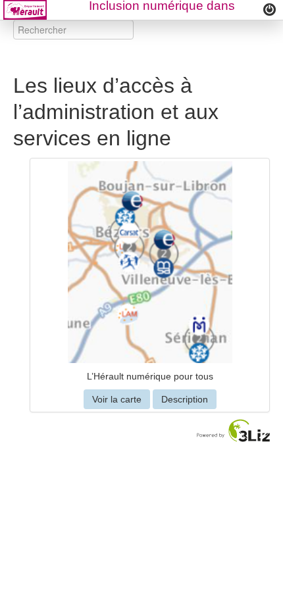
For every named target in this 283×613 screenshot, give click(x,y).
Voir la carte (117, 399)
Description (184, 399)
